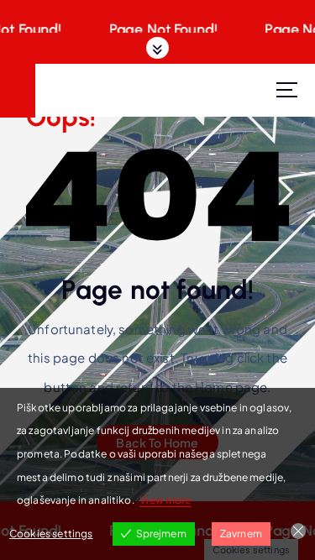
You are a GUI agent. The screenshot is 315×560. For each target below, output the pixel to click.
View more (165, 500)
